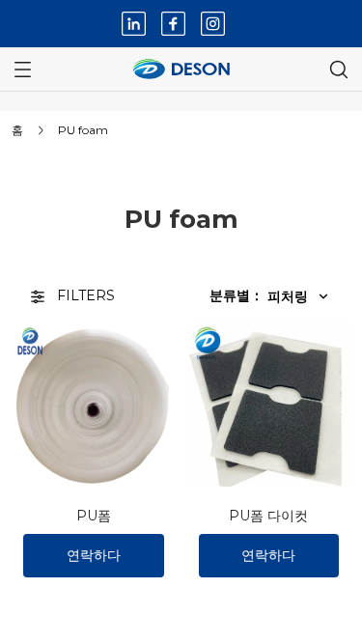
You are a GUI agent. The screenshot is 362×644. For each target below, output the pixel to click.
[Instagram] (213, 24)
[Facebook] (173, 24)
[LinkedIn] (134, 24)
